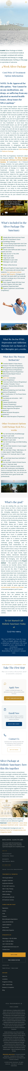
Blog (3, 990)
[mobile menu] (26, 2)
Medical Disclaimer (18, 869)
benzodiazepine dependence (13, 1045)
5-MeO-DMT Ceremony (8, 886)
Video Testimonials (7, 984)
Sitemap (4, 869)
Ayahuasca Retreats (7, 883)
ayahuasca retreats (16, 1035)
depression (18, 1044)
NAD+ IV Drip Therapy (7, 889)
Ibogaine (12, 274)
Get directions (6, 865)
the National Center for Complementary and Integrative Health (13, 830)
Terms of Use (10, 869)
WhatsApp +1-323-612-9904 (9, 938)
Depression (5, 908)
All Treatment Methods (8, 897)
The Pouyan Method (7, 878)
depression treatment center (9, 825)
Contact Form (6, 949)
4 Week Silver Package (14, 66)
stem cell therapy (14, 1037)
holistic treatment (13, 823)
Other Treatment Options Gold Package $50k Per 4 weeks (14, 426)
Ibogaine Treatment (7, 880)
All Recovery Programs (8, 930)
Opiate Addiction (6, 924)
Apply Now (14, 954)
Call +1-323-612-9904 (7, 944)
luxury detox (23, 825)
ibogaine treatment (7, 1035)
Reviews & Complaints (8, 987)
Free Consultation (14, 960)
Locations (4, 979)
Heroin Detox (5, 927)
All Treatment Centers (8, 900)
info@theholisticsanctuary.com (10, 946)
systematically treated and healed (12, 587)
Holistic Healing (6, 894)
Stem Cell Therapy (7, 891)
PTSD (3, 913)
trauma (4, 1045)
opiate (24, 1045)
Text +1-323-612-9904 (7, 941)
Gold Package (23, 149)
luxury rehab (23, 823)
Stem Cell (6, 378)
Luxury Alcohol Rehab (7, 922)
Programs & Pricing (7, 982)
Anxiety (4, 911)
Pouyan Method (21, 1040)
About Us (4, 976)
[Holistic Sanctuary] (9, 2)
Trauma (4, 916)
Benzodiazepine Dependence (10, 919)
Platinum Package (7, 151)
